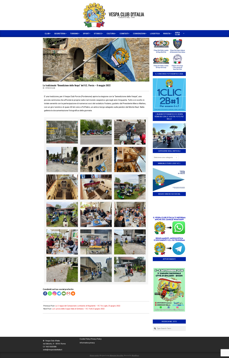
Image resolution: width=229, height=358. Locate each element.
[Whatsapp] (50, 293)
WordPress (135, 355)
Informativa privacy (87, 343)
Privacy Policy (96, 339)
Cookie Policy (85, 339)
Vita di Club (50, 88)
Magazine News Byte (116, 355)
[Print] (73, 293)
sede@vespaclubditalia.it (52, 350)
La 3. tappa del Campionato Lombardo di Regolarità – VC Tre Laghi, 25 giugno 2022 (87, 306)
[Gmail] (68, 293)
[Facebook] (45, 293)
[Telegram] (59, 293)
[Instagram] (54, 293)
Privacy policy (94, 355)
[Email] (64, 293)
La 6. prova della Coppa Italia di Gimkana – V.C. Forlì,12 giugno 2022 (78, 309)
